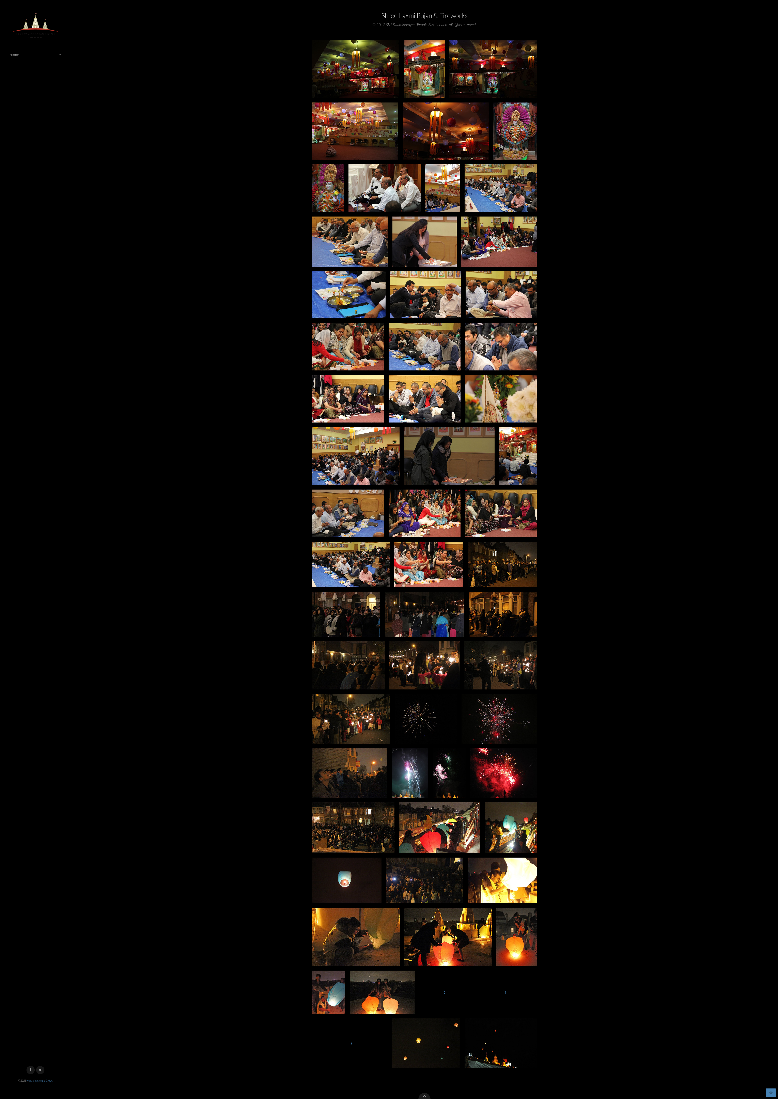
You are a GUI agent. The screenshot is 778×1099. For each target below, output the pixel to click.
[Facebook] (31, 1070)
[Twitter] (40, 1070)
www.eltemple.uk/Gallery (40, 1080)
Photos (14, 55)
